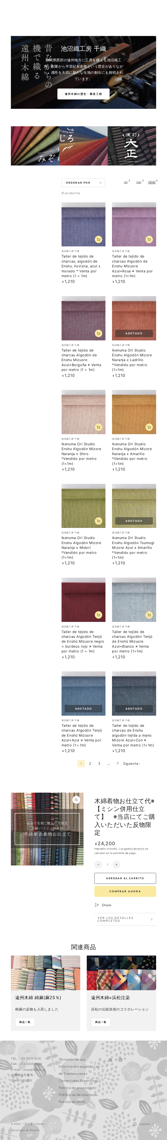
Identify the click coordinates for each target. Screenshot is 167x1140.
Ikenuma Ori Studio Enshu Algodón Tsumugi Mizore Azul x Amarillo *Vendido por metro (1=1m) (133, 548)
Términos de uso (72, 1059)
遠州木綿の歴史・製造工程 (83, 94)
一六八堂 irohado (33, 1123)
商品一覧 (25, 1022)
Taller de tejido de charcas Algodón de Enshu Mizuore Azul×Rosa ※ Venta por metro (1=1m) (132, 266)
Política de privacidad (76, 1087)
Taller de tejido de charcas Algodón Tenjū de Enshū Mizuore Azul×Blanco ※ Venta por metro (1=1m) (132, 642)
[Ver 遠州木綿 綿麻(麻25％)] (45, 973)
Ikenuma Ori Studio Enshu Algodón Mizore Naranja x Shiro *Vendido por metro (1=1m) (81, 454)
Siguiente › (131, 763)
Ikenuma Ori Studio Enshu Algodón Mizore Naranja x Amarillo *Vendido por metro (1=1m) (132, 454)
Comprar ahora (125, 891)
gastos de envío (134, 848)
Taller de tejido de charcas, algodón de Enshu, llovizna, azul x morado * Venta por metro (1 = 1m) (81, 266)
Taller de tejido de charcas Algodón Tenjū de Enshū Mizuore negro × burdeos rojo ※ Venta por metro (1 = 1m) (83, 642)
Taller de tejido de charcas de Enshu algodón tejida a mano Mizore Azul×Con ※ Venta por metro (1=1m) (133, 735)
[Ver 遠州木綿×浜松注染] (121, 973)
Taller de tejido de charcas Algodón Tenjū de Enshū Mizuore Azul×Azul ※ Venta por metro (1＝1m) (82, 735)
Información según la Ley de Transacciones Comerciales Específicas (79, 1073)
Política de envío (72, 1101)
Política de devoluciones (78, 1094)
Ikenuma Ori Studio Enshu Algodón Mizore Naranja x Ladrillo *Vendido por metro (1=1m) (132, 360)
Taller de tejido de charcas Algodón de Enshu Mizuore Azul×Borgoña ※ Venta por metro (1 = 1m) (81, 360)
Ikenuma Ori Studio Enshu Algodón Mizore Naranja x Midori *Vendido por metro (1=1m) (81, 548)
